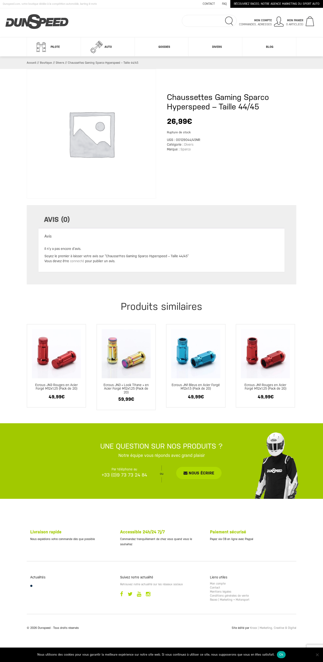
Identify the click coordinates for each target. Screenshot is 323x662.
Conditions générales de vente (229, 595)
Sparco (185, 149)
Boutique (46, 62)
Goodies (164, 47)
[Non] (317, 654)
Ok (281, 654)
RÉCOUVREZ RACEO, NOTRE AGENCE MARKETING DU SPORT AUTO (276, 3)
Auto (108, 47)
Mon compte (218, 583)
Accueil (31, 62)
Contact (209, 3)
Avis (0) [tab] (57, 219)
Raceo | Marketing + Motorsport (229, 599)
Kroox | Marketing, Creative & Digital (273, 628)
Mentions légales (220, 591)
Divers (217, 47)
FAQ (224, 3)
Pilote (55, 47)
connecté (77, 261)
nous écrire (201, 473)
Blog (269, 47)
